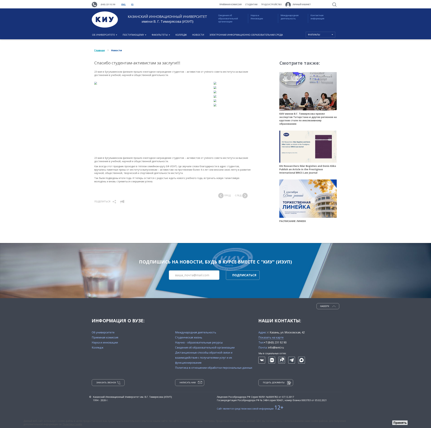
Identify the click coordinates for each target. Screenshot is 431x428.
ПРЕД (227, 195)
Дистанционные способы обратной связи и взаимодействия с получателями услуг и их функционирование (203, 357)
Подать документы (274, 382)
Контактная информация (317, 17)
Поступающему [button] (134, 34)
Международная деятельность (290, 17)
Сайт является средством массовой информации (250, 408)
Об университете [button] (103, 34)
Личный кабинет (301, 4)
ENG (123, 4)
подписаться (244, 275)
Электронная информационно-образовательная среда (246, 34)
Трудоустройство (271, 4)
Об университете (103, 332)
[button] (114, 201)
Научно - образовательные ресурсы (199, 342)
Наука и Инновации (257, 17)
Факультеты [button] (160, 34)
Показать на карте (271, 337)
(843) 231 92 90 (108, 4)
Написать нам (188, 382)
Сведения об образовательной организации (228, 18)
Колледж (181, 34)
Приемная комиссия (105, 337)
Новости (198, 34)
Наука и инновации (105, 342)
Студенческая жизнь (188, 337)
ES (132, 4)
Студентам (251, 4)
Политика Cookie (72, 424)
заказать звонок (106, 382)
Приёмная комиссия (230, 4)
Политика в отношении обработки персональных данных (213, 368)
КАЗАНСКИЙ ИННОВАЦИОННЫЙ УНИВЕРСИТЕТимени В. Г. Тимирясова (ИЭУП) (167, 19)
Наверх (325, 306)
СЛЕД (238, 195)
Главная (99, 50)
